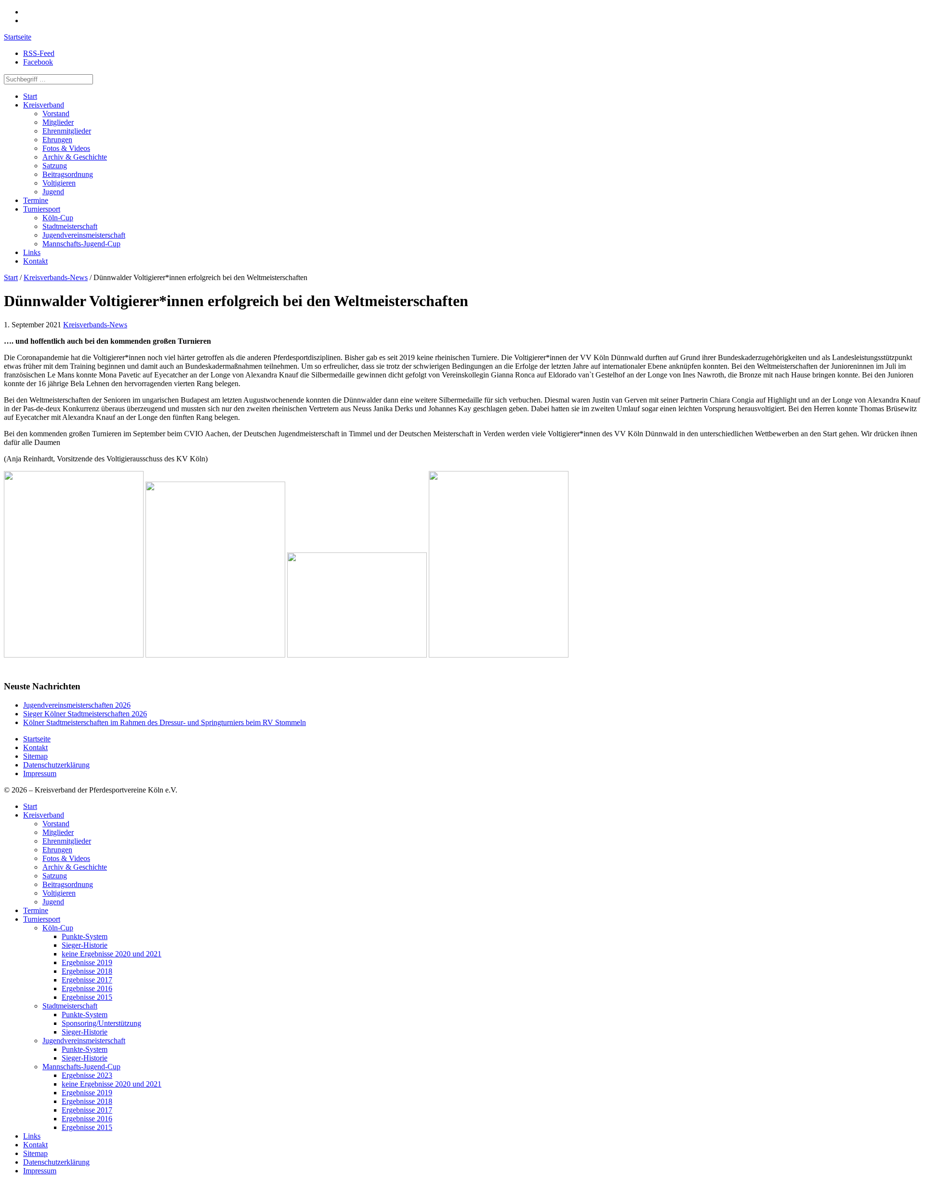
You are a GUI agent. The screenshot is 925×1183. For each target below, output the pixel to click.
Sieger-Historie (84, 945)
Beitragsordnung (67, 174)
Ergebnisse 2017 (87, 980)
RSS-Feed (38, 53)
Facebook (38, 62)
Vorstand (55, 113)
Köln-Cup (57, 218)
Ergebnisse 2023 (87, 1075)
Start (30, 96)
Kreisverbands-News (56, 277)
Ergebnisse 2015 (87, 997)
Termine (35, 200)
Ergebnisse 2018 (87, 971)
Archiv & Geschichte (74, 157)
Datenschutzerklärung (56, 765)
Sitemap (35, 756)
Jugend (53, 192)
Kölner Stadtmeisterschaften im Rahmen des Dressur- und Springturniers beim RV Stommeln (164, 722)
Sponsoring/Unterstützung (101, 1023)
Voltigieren (59, 183)
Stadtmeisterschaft (69, 226)
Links (31, 252)
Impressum (39, 773)
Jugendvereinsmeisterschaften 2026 (77, 705)
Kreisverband (43, 105)
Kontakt (35, 261)
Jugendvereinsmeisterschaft (83, 235)
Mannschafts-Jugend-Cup (81, 244)
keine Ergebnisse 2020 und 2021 (111, 954)
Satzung (54, 165)
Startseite (17, 37)
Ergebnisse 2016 (87, 988)
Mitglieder (58, 122)
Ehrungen (57, 139)
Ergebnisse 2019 (87, 962)
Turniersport (41, 209)
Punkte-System (84, 936)
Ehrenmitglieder (66, 131)
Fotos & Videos (66, 148)
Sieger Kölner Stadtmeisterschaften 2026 (85, 714)
